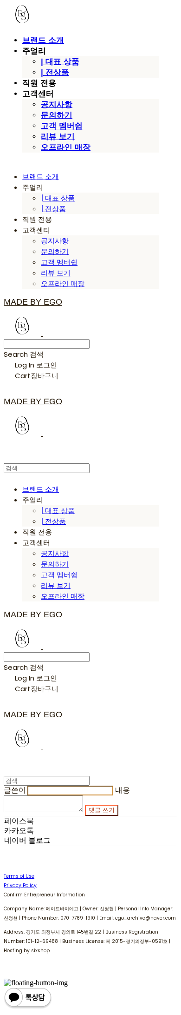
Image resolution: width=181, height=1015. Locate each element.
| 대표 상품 (60, 61)
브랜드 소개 (43, 40)
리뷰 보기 (58, 136)
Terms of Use (19, 876)
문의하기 (56, 115)
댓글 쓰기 (102, 810)
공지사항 (56, 104)
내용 (122, 790)
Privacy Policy (20, 885)
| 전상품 (55, 72)
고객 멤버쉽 (62, 125)
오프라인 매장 (65, 147)
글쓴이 (15, 790)
